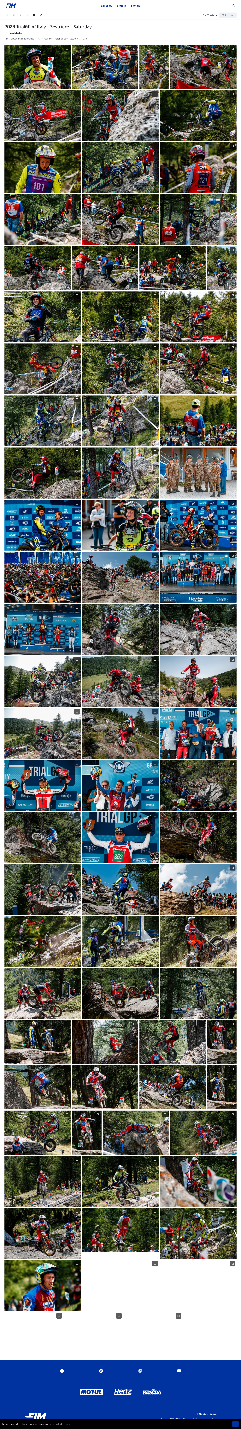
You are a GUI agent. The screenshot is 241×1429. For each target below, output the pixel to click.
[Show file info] (51, 85)
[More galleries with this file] (44, 85)
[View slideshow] (34, 15)
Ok (235, 1424)
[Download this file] (31, 85)
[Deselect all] (14, 15)
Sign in (121, 6)
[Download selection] (20, 15)
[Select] (67, 48)
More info (68, 1424)
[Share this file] (37, 85)
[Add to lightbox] (27, 15)
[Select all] (7, 15)
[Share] (41, 15)
